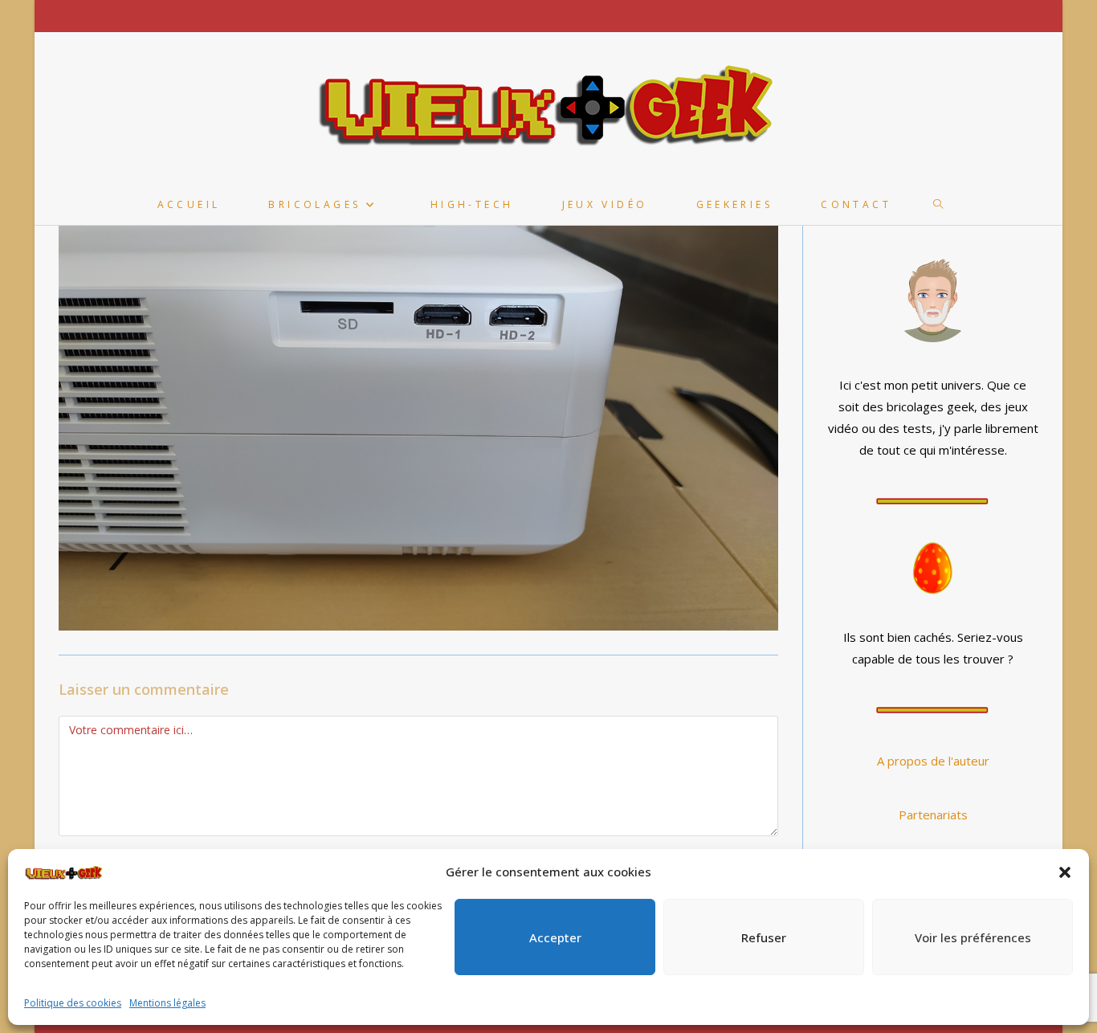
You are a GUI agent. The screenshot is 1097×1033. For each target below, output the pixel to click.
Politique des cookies (72, 1003)
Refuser (763, 937)
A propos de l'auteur (933, 761)
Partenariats (933, 814)
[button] (1065, 872)
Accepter (555, 937)
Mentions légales (167, 1003)
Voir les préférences (973, 937)
